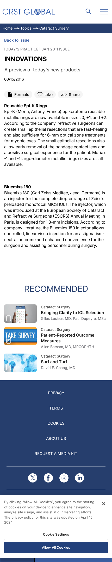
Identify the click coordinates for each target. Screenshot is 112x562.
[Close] (103, 503)
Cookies (56, 423)
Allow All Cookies (56, 547)
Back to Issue (16, 40)
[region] (56, 526)
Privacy (56, 392)
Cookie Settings (56, 534)
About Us (56, 438)
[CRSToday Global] (29, 12)
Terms (56, 408)
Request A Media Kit (56, 453)
